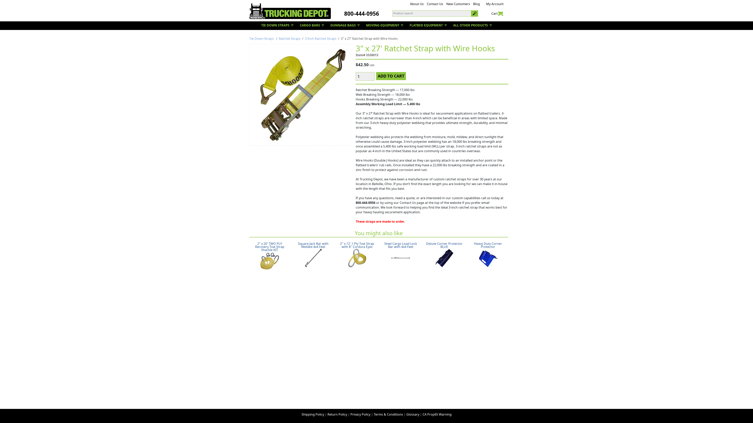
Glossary (412, 414)
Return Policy (337, 414)
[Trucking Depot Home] (290, 11)
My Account (495, 4)
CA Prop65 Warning (437, 414)
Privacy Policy (360, 414)
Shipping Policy (313, 414)
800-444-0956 (361, 13)
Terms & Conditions (388, 414)
